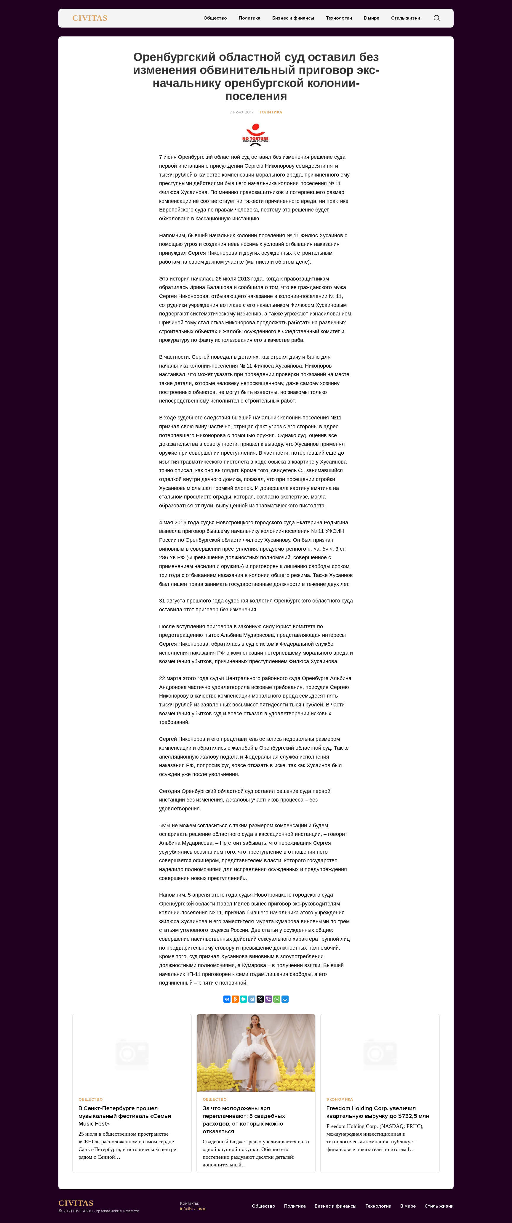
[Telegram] (251, 999)
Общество (215, 18)
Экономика (340, 1099)
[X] (260, 999)
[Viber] (268, 999)
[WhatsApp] (276, 999)
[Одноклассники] (235, 999)
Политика (249, 18)
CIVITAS (90, 18)
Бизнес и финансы (293, 18)
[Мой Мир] (285, 999)
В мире (371, 18)
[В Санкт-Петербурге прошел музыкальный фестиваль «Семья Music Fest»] (132, 1053)
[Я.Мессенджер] (243, 999)
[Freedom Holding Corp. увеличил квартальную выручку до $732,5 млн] (380, 1053)
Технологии (339, 18)
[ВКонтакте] (227, 999)
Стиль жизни (405, 18)
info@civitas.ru (193, 1208)
